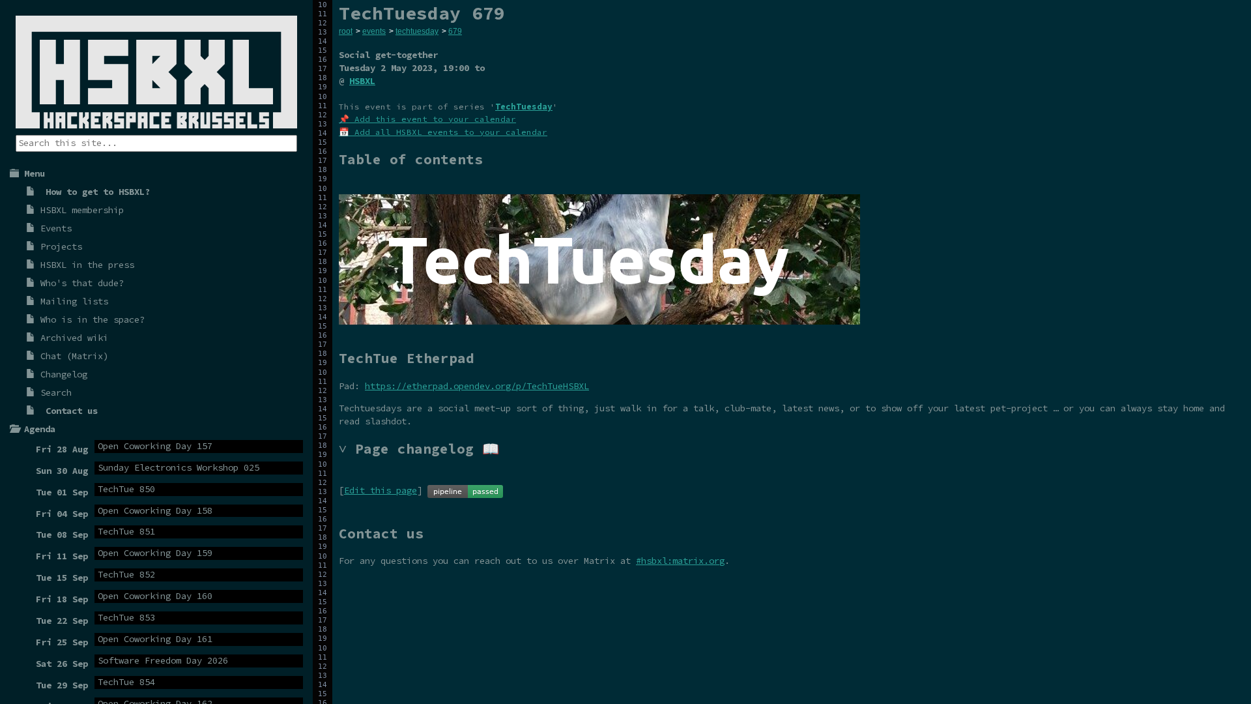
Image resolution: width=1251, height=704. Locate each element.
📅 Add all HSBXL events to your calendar (443, 132)
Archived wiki (74, 338)
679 (455, 31)
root (345, 31)
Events (56, 228)
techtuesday (417, 31)
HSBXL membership (82, 210)
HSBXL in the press (87, 265)
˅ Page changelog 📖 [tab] (419, 449)
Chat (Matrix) (74, 356)
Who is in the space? (92, 319)
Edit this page (380, 490)
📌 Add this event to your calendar (427, 119)
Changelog (63, 374)
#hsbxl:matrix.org (680, 560)
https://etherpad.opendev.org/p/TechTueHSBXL (477, 386)
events (374, 31)
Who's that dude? (82, 283)
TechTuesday (524, 106)
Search (56, 392)
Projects (61, 246)
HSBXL (362, 81)
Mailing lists (74, 301)
